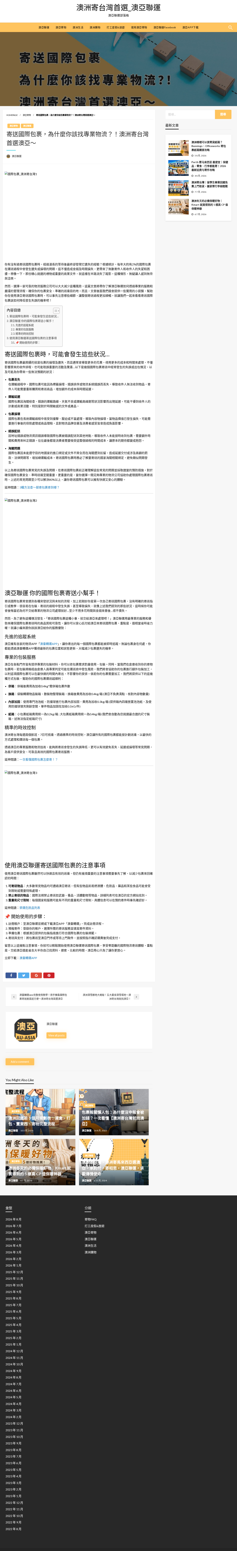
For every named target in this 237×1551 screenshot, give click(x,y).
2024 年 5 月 (13, 1397)
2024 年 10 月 (14, 1364)
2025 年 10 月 (14, 1285)
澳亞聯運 (44, 27)
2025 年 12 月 (14, 1272)
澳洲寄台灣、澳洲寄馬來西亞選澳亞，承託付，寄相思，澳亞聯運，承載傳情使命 (113, 1168)
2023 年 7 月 (13, 1456)
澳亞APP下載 (190, 27)
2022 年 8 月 (13, 1529)
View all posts (56, 1035)
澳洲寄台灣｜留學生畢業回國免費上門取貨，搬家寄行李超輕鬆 (209, 184)
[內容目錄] (56, 311)
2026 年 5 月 (13, 1239)
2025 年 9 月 (13, 1292)
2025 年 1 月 (13, 1344)
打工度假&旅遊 (116, 27)
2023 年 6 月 (13, 1463)
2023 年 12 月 (14, 1423)
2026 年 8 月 (13, 1219)
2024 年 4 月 (13, 1404)
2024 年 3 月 (13, 1410)
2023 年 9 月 (13, 1443)
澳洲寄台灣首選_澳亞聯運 (118, 7)
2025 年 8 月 (13, 1298)
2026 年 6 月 (13, 1232)
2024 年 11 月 (14, 1357)
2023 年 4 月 (13, 1476)
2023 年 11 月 (14, 1430)
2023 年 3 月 (13, 1483)
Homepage (12, 115)
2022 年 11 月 (14, 1509)
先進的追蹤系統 (25, 325)
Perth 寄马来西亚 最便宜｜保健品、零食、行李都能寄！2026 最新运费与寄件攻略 (209, 165)
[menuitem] (43, 27)
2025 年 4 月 (13, 1324)
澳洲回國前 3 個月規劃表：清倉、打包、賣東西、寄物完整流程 (39, 1121)
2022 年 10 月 (14, 1515)
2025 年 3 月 (13, 1331)
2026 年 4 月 (13, 1245)
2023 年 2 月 (13, 1489)
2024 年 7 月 (13, 1384)
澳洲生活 (78, 27)
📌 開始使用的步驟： (28, 342)
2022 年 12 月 (14, 1502)
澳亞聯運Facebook (164, 27)
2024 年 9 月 (13, 1371)
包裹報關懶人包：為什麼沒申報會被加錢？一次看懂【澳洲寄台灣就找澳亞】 (113, 1118)
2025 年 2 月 (13, 1338)
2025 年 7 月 (13, 1305)
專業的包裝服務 (25, 329)
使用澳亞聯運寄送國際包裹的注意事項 (33, 338)
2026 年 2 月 (13, 1259)
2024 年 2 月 (13, 1417)
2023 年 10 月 (14, 1436)
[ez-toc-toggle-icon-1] (54, 311)
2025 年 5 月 (13, 1318)
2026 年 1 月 (13, 1265)
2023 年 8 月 (13, 1450)
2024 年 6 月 (13, 1390)
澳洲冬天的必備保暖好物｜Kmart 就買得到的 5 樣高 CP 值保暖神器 (209, 204)
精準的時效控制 (25, 333)
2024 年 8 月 (13, 1377)
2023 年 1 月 (13, 1496)
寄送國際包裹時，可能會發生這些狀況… (34, 316)
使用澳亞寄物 (139, 27)
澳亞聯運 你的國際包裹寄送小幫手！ (31, 320)
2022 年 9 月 (13, 1522)
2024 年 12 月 (14, 1351)
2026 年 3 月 (13, 1252)
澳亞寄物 (61, 27)
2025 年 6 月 (13, 1311)
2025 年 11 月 (14, 1278)
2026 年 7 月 (13, 1226)
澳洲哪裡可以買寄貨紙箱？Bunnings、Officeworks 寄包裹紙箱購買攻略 (208, 145)
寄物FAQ (90, 1219)
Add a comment (20, 1061)
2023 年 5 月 (13, 1469)
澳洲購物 (95, 27)
